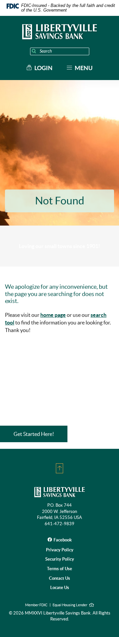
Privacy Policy (59, 549)
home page (53, 315)
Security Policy (59, 559)
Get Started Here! (34, 434)
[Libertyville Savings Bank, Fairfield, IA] (59, 32)
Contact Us (59, 578)
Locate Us (59, 587)
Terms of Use (59, 568)
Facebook (63, 539)
